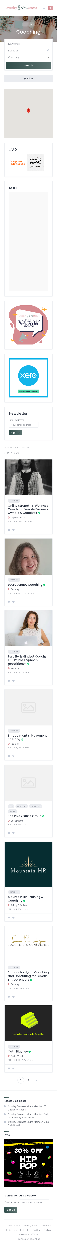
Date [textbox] (16, 453)
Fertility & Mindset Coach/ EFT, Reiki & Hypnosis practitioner (27, 660)
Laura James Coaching (25, 585)
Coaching (14, 501)
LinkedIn (24, 1230)
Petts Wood (17, 1056)
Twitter (36, 1230)
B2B (11, 806)
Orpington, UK (18, 517)
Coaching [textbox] (13, 57)
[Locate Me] (47, 50)
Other (12, 811)
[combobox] (28, 57)
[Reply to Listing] (9, 530)
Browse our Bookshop (28, 1238)
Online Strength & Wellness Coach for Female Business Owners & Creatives (28, 509)
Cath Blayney (18, 1051)
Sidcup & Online (19, 905)
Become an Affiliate (28, 1234)
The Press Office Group (25, 816)
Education (36, 806)
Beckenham (17, 820)
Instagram (11, 1230)
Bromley (15, 589)
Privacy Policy (30, 1225)
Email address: (12, 1202)
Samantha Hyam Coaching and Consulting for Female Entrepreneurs (28, 976)
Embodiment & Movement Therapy (27, 737)
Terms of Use (13, 1225)
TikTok (47, 1230)
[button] (28, 111)
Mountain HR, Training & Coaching (25, 898)
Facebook (46, 1225)
